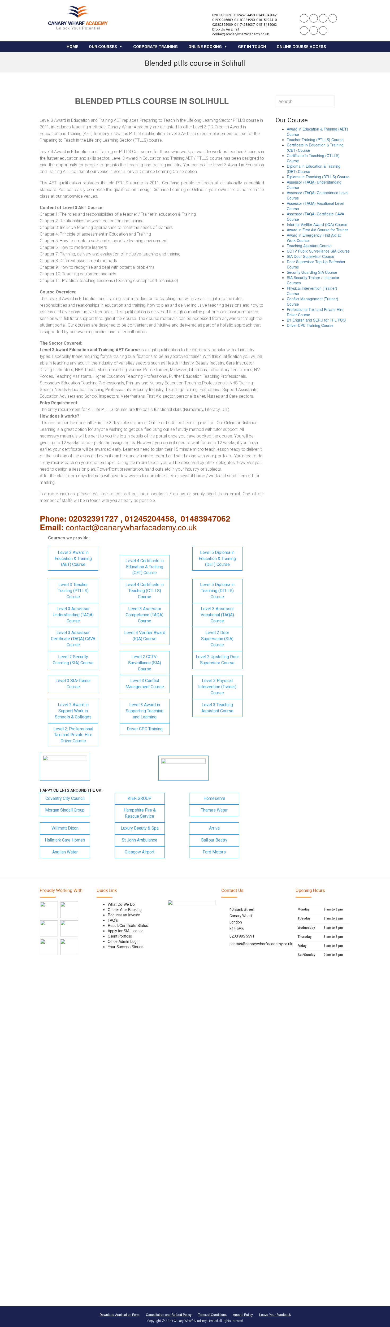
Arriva (214, 828)
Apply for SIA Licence (126, 930)
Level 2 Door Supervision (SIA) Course (217, 638)
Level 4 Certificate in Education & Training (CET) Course (144, 566)
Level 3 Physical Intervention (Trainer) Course (217, 686)
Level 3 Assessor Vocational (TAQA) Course (217, 614)
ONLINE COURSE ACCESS (301, 46)
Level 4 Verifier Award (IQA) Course (144, 635)
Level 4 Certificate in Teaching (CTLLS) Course (144, 590)
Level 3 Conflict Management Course (144, 683)
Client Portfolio (120, 936)
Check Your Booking (125, 909)
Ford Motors (214, 852)
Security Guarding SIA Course (312, 272)
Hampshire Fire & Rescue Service (140, 813)
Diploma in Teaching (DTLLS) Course (318, 176)
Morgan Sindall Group (65, 810)
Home (72, 46)
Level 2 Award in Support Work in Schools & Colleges (73, 710)
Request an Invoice (124, 914)
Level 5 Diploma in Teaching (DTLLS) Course (217, 590)
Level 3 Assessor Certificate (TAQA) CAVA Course (73, 638)
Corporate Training (155, 46)
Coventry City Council (65, 798)
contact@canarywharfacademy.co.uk (260, 944)
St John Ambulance (139, 840)
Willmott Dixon (65, 828)
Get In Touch (252, 46)
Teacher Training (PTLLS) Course (315, 139)
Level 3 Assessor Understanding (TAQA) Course (73, 614)
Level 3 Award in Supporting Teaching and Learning (144, 710)
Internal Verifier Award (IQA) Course (317, 224)
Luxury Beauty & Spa (140, 828)
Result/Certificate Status (128, 925)
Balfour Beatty (214, 840)
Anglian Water (65, 852)
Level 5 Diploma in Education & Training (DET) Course (217, 558)
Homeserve (214, 798)
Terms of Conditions (212, 1314)
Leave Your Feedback (275, 1314)
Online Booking (205, 46)
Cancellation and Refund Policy (169, 1314)
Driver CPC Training (145, 728)
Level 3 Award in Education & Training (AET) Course (73, 558)
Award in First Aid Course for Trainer (317, 229)
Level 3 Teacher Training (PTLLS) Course (73, 590)
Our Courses (103, 46)
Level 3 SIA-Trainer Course (73, 683)
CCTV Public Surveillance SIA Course (318, 251)
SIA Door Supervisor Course (310, 256)
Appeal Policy (243, 1314)
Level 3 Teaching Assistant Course (217, 707)
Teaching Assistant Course (309, 245)
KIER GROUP (139, 798)
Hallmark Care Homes (65, 840)
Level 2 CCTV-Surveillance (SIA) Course (144, 662)
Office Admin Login (124, 941)
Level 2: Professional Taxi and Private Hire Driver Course (73, 735)
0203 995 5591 (241, 936)
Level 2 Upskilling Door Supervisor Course (217, 659)
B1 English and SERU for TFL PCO (316, 320)
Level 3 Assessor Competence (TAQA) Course (144, 614)
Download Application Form (119, 1314)
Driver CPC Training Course (310, 325)
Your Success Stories (125, 946)
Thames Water (214, 810)
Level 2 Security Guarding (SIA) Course (73, 659)
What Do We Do (121, 904)
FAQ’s (113, 920)
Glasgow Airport (139, 852)
